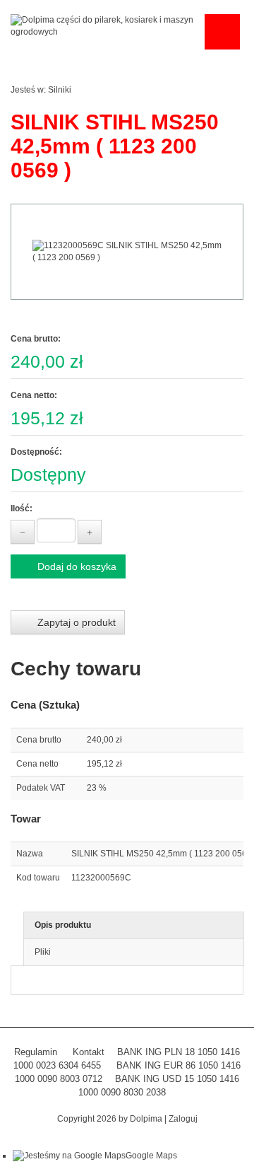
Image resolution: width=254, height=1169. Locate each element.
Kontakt (88, 1052)
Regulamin (35, 1052)
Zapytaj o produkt (75, 622)
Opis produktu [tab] (63, 925)
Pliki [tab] (43, 952)
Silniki (59, 90)
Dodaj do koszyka (75, 566)
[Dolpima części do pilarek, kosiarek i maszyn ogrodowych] (104, 25)
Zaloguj (183, 1119)
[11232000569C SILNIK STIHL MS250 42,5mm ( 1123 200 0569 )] (127, 252)
